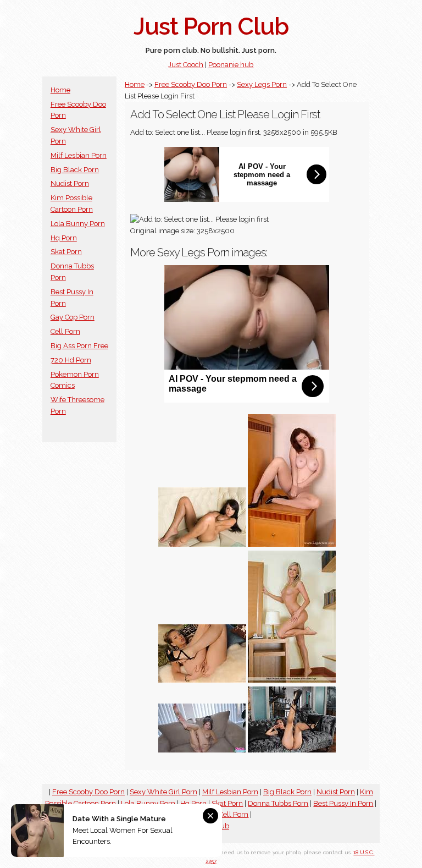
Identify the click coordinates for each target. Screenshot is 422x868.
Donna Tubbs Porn (278, 803)
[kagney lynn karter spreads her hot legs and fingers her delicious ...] (202, 680)
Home (60, 90)
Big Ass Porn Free (79, 346)
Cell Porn (65, 331)
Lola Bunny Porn (78, 223)
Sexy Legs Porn (262, 84)
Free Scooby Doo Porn (190, 84)
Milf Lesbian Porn (79, 155)
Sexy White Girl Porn (163, 792)
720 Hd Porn (71, 360)
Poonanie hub (230, 65)
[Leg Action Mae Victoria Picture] (292, 544)
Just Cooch (185, 65)
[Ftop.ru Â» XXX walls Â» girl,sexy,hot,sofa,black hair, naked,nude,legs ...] (202, 544)
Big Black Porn (75, 170)
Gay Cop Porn (73, 317)
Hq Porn (64, 238)
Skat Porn (66, 252)
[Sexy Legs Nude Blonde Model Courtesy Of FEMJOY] (292, 680)
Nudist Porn (70, 183)
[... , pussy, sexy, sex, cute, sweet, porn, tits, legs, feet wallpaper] (202, 750)
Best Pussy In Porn (343, 803)
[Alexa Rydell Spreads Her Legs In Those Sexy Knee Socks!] (292, 750)
